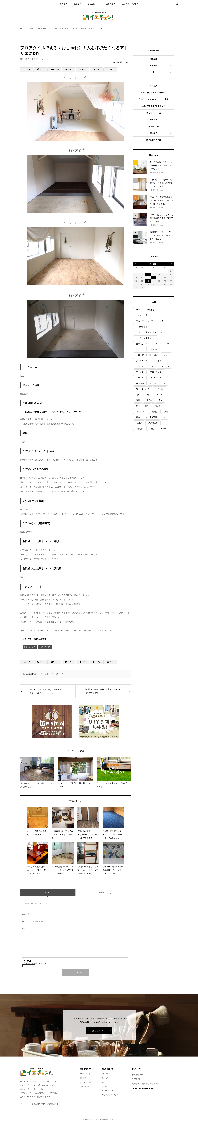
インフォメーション (153, 113)
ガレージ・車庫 (162, 344)
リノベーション (156, 378)
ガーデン (140, 349)
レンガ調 (140, 383)
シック (166, 355)
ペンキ (104, 1086)
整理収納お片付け (153, 140)
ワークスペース (142, 389)
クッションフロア (157, 349)
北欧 (138, 395)
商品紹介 (153, 133)
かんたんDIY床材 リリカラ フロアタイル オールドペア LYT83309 (53, 412)
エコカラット (141, 327)
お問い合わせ (84, 1086)
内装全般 (153, 59)
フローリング (155, 372)
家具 (138, 400)
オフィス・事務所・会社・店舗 (149, 332)
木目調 (45, 674)
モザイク (140, 378)
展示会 (149, 400)
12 (153, 278)
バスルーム (164, 366)
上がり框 (159, 389)
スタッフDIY (153, 126)
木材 (146, 406)
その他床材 (30, 674)
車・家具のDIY (108, 4)
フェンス (140, 372)
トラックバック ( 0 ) (103, 893)
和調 (148, 395)
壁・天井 (153, 65)
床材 (160, 400)
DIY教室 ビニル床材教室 (35, 639)
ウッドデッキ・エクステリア (153, 92)
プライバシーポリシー (87, 1082)
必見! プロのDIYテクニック (153, 106)
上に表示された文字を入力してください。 (37, 963)
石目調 (139, 423)
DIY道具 (153, 119)
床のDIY (91, 4)
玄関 (166, 412)
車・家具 (153, 86)
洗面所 (155, 412)
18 (148, 281)
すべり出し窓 (141, 315)
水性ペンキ (141, 412)
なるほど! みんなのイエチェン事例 (153, 99)
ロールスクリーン (157, 383)
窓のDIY (77, 4)
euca (138, 310)
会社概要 (82, 1078)
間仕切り (140, 429)
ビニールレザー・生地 (110, 1090)
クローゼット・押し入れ (146, 355)
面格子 (163, 429)
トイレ (160, 361)
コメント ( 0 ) (48, 892)
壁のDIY (63, 4)
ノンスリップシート (144, 366)
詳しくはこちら (99, 1030)
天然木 (159, 395)
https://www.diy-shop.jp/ (143, 1088)
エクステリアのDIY (130, 4)
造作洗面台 (153, 423)
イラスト (163, 321)
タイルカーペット (143, 361)
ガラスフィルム (142, 344)
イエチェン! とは (85, 1074)
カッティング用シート (145, 338)
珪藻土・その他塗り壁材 (146, 417)
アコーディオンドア (144, 321)
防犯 (152, 429)
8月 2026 (153, 264)
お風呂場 (150, 310)
